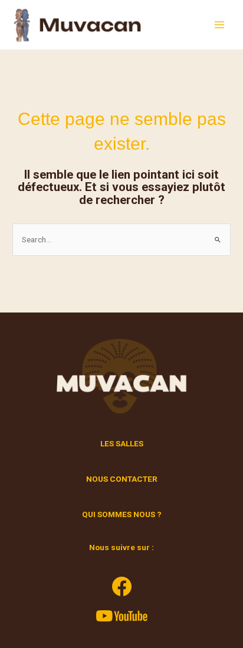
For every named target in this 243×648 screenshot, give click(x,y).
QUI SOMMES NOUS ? (122, 514)
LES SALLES (121, 443)
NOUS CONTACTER (121, 478)
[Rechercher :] (121, 239)
